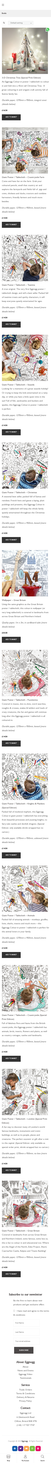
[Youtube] (26, 1448)
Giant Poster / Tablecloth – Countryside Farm (23, 177)
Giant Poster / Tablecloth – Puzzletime (20, 700)
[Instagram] (32, 1448)
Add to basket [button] (11, 117)
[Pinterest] (38, 1448)
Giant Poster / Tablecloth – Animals (18, 916)
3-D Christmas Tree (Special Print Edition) (21, 78)
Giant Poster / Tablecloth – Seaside (18, 385)
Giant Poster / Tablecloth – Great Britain (21, 1231)
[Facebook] (14, 1448)
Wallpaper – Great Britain (14, 600)
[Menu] (3, 5)
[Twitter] (20, 1448)
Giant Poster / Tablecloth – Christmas (19, 493)
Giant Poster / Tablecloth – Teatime (18, 285)
